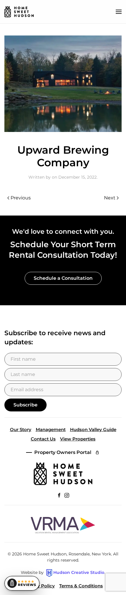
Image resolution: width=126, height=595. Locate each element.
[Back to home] (19, 11)
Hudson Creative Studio (78, 572)
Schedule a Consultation (63, 278)
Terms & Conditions (81, 586)
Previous (21, 198)
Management (51, 429)
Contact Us (43, 439)
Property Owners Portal (62, 452)
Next (109, 198)
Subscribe (25, 405)
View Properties (78, 439)
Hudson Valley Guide (93, 429)
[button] (119, 11)
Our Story (20, 429)
